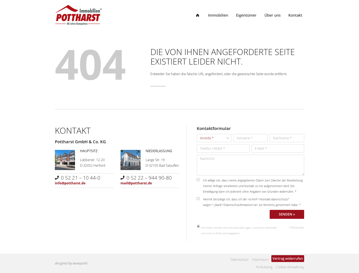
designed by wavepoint (71, 263)
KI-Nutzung (264, 267)
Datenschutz (239, 259)
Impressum (260, 259)
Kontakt (295, 15)
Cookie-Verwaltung (290, 267)
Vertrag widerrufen (288, 258)
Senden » (287, 214)
